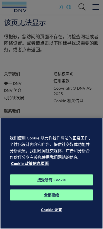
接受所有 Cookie (51, 180)
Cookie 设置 (51, 209)
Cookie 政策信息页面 (30, 163)
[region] (51, 173)
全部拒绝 (51, 195)
